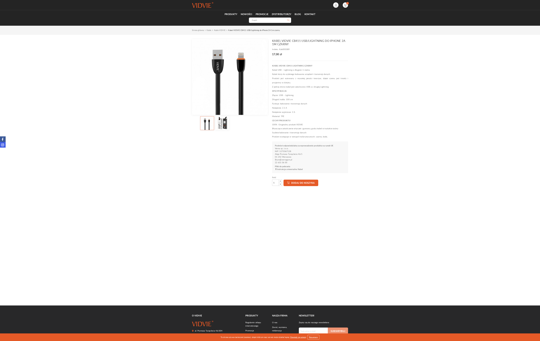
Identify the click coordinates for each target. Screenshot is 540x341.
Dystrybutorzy (281, 14)
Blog (298, 14)
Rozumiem (313, 337)
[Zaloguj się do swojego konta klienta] (335, 5)
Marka (195, 189)
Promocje (262, 14)
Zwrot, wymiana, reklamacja (279, 329)
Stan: (194, 207)
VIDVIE (202, 189)
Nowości (246, 14)
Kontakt (309, 14)
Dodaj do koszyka (303, 182)
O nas (274, 322)
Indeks (195, 193)
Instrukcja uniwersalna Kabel (290, 169)
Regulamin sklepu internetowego (253, 324)
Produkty (231, 14)
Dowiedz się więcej (298, 337)
